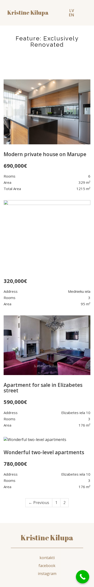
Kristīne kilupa (28, 13)
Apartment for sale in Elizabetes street (43, 388)
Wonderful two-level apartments (44, 452)
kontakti (47, 557)
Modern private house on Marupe (45, 154)
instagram (47, 573)
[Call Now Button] (82, 576)
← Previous (38, 502)
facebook (47, 565)
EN (71, 15)
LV (71, 10)
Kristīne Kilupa (47, 537)
